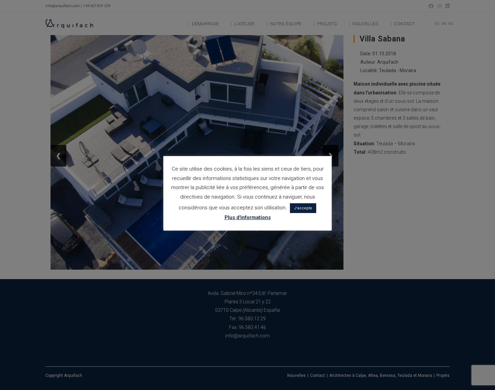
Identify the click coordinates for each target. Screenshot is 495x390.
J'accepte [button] (303, 208)
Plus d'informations (248, 217)
